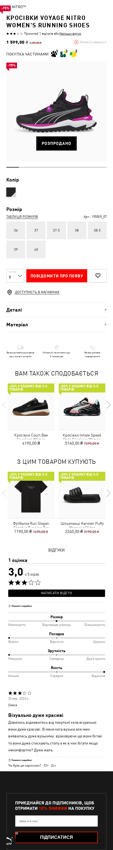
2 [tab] (25, 167)
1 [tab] (12, 167)
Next (108, 405)
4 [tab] (50, 167)
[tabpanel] (56, 111)
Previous (5, 405)
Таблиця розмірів (22, 217)
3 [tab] (38, 167)
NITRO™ (19, 7)
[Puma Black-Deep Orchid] (11, 192)
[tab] (56, 310)
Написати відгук (56, 593)
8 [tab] (100, 167)
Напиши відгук (70, 34)
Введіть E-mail (28, 821)
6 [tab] (75, 167)
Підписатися (56, 837)
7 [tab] (88, 167)
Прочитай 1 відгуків (38, 34)
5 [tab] (62, 167)
